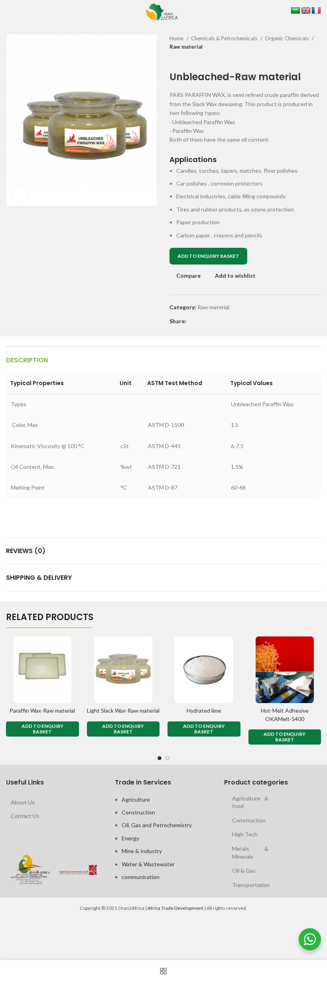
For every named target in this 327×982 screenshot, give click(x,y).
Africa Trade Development (175, 908)
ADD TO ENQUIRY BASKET (208, 256)
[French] (316, 11)
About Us (23, 802)
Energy (130, 838)
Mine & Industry (142, 851)
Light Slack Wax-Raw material (123, 710)
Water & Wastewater (148, 864)
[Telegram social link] (229, 321)
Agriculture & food (250, 802)
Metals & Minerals (250, 852)
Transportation (251, 884)
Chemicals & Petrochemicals (224, 38)
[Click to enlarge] (20, 194)
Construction (138, 812)
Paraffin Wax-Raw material (42, 710)
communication (141, 876)
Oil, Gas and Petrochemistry (157, 825)
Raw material (186, 46)
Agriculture (136, 799)
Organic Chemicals (287, 38)
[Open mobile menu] (7, 12)
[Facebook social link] (192, 321)
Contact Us (25, 815)
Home (177, 38)
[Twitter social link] (202, 321)
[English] (306, 11)
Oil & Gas (244, 870)
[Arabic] (295, 11)
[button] (42, 729)
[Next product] (317, 59)
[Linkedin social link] (220, 321)
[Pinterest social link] (211, 321)
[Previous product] (301, 59)
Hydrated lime (204, 710)
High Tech (245, 834)
